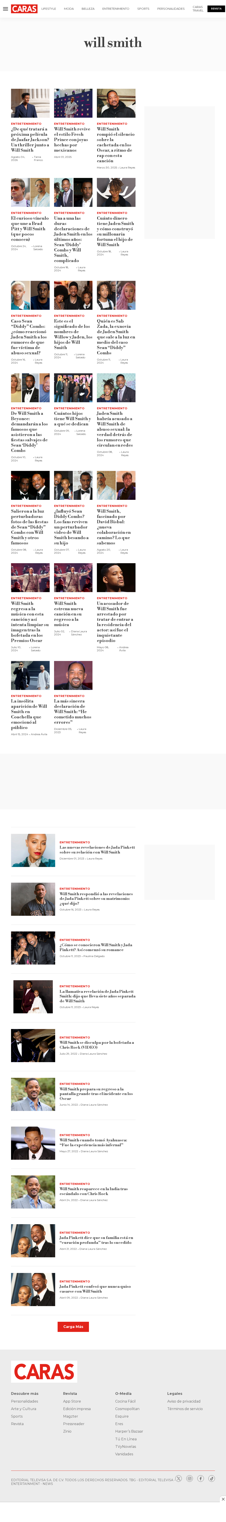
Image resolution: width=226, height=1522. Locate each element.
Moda (69, 8)
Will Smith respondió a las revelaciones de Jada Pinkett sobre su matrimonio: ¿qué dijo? (96, 898)
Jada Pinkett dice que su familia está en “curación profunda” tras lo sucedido (96, 1240)
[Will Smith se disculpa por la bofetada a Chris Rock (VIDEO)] (33, 1045)
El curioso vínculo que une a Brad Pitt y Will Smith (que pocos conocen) (30, 229)
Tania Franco (38, 158)
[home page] (24, 8)
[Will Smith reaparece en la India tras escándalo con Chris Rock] (33, 1192)
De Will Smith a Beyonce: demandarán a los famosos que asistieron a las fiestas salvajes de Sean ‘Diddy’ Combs (29, 432)
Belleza (88, 8)
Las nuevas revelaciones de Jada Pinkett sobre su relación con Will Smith (97, 850)
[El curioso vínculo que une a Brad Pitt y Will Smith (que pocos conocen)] (30, 192)
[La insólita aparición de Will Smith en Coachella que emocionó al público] (30, 675)
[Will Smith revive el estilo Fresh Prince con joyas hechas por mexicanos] (73, 103)
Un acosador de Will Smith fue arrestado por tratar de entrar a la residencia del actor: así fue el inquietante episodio (115, 622)
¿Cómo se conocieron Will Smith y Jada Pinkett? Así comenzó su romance (96, 947)
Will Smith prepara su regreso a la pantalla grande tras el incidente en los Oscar (96, 1094)
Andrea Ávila (123, 649)
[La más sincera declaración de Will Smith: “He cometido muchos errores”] (73, 675)
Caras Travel (198, 8)
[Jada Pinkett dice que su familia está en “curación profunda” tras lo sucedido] (33, 1240)
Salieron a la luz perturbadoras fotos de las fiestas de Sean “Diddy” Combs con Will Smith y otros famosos (29, 527)
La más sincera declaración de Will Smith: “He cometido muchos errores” (72, 712)
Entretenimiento (115, 8)
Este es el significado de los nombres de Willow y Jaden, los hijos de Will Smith (73, 335)
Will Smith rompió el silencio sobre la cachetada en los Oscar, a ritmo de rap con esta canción (116, 145)
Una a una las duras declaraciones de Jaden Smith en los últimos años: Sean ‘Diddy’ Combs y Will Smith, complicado (73, 240)
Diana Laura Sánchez (79, 633)
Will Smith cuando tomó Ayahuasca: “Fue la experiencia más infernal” (93, 1143)
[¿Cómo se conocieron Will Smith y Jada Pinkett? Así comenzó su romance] (33, 948)
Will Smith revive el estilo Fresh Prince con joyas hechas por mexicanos (72, 140)
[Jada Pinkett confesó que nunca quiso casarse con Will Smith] (33, 1289)
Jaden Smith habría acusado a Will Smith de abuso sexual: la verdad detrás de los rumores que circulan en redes (115, 429)
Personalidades (171, 8)
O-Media (123, 1394)
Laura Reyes (127, 167)
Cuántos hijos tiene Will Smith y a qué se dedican (72, 419)
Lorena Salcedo (38, 247)
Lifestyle (48, 8)
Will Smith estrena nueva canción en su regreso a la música (68, 614)
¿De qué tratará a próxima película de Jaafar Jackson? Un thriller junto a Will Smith (30, 140)
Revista (216, 8)
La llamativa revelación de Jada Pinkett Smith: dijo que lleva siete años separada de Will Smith (98, 996)
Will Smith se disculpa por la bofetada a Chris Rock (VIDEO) (97, 1045)
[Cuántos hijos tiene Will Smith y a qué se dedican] (73, 387)
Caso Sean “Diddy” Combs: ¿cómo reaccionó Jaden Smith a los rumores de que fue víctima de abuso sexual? (29, 337)
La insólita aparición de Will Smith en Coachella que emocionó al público (29, 715)
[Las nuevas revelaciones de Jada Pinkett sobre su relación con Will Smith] (33, 850)
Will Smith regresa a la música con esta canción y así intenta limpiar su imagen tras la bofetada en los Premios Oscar (30, 622)
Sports (143, 8)
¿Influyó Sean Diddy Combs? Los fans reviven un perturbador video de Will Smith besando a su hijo (71, 527)
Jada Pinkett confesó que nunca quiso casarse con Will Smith (95, 1289)
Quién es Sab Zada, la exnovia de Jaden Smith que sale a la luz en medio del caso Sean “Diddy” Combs (116, 337)
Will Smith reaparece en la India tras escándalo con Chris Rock (94, 1191)
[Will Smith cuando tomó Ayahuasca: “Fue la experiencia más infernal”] (33, 1143)
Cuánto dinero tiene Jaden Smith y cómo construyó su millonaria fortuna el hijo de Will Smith (115, 232)
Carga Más (73, 1327)
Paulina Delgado (94, 956)
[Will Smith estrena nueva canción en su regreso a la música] (73, 577)
